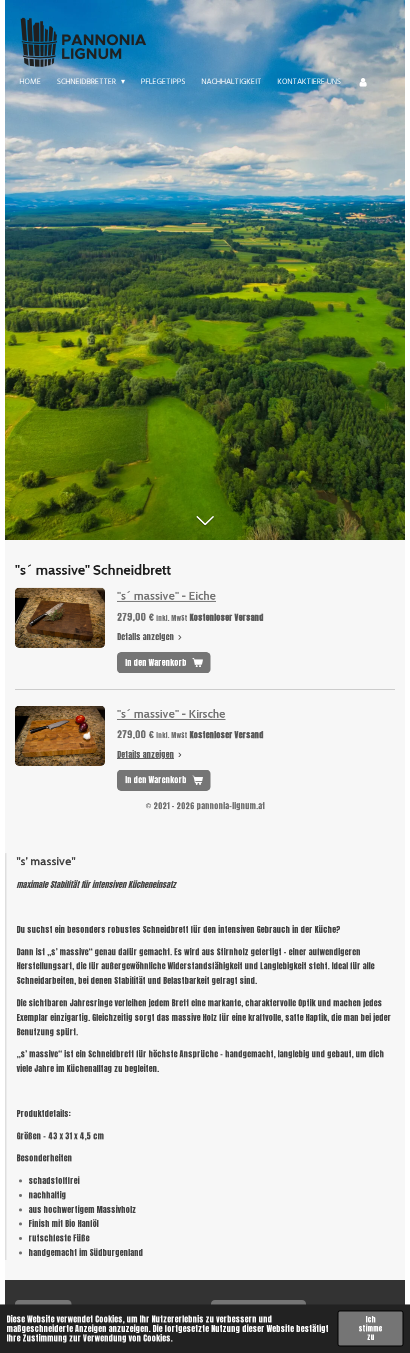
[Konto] (363, 82)
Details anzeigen (145, 637)
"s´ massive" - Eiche (166, 596)
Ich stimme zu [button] (370, 1328)
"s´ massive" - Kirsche (171, 714)
